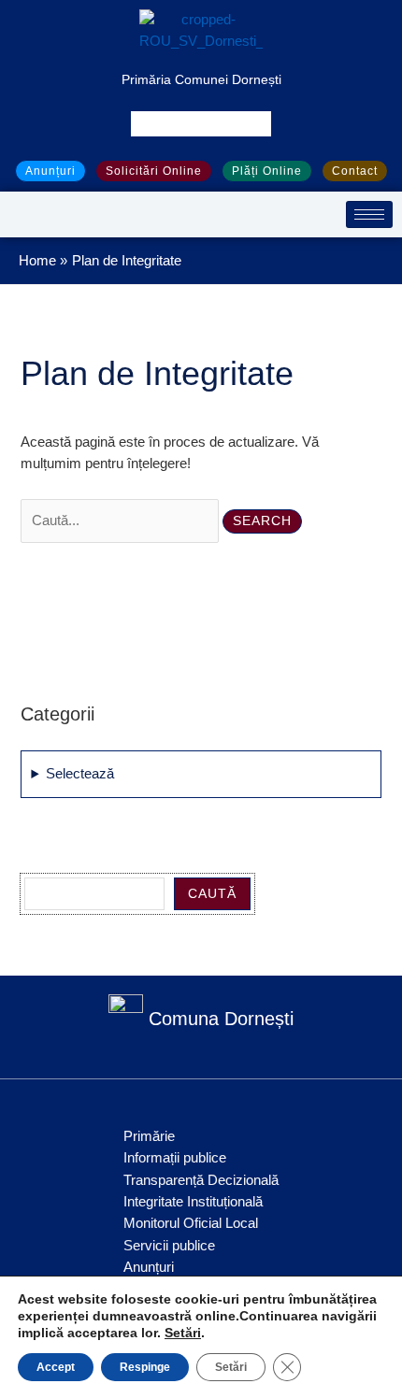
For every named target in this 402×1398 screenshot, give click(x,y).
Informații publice (174, 1157)
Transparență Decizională (201, 1180)
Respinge (145, 1367)
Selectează (80, 773)
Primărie (149, 1136)
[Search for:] (122, 520)
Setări (183, 1332)
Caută (212, 893)
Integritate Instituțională (193, 1201)
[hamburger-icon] (369, 214)
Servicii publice (169, 1245)
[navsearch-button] (201, 123)
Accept (55, 1367)
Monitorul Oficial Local (190, 1223)
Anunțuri (148, 1267)
